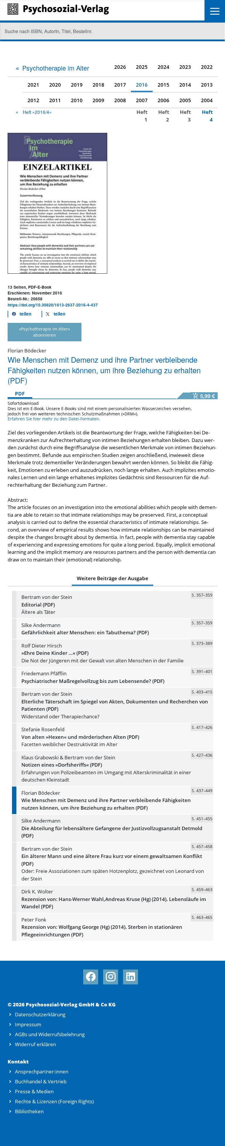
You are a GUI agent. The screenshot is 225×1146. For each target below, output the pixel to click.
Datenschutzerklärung (40, 1014)
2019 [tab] (77, 84)
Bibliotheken (29, 1111)
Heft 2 (163, 116)
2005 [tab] (185, 100)
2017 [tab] (120, 84)
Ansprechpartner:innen (41, 1071)
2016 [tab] (142, 84)
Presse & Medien (34, 1091)
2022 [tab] (207, 67)
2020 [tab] (55, 84)
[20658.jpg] (57, 202)
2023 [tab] (185, 67)
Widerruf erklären (35, 1044)
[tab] (52, 67)
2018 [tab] (98, 84)
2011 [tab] (55, 100)
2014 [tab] (185, 84)
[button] (20, 314)
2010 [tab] (77, 100)
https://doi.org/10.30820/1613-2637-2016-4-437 (53, 305)
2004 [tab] (207, 100)
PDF (20, 393)
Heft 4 (207, 116)
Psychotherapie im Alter (55, 67)
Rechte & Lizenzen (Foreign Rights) (54, 1101)
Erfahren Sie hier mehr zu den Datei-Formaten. (54, 419)
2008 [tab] (120, 100)
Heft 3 (185, 116)
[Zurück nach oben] (213, 1134)
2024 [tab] (163, 67)
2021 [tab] (33, 84)
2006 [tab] (163, 100)
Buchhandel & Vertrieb (41, 1081)
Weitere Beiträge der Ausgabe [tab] (112, 578)
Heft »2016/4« (37, 112)
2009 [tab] (98, 100)
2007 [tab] (142, 100)
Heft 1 (142, 116)
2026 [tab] (120, 67)
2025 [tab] (142, 67)
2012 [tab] (33, 100)
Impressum (28, 1024)
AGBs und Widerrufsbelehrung (50, 1034)
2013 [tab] (207, 84)
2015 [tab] (163, 84)
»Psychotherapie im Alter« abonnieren (44, 332)
